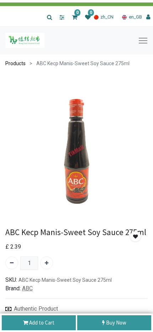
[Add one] (46, 262)
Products (15, 63)
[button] (135, 237)
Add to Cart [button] (41, 322)
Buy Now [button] (115, 322)
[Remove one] (11, 262)
